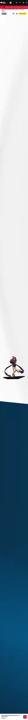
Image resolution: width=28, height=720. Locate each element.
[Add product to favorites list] (13, 13)
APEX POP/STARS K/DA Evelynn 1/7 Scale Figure (10, 716)
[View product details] (25, 717)
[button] (17, 2)
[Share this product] (16, 13)
